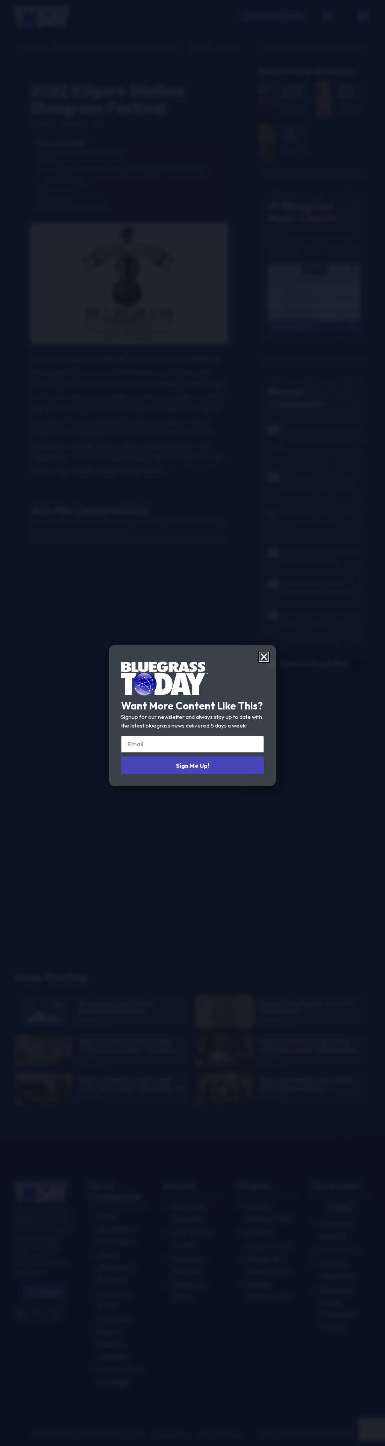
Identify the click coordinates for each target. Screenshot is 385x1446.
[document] (192, 723)
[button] (263, 656)
